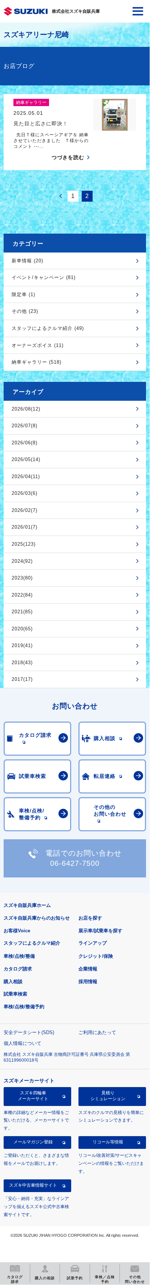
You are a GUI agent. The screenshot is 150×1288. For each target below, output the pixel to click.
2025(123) (24, 544)
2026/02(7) (24, 510)
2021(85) (22, 611)
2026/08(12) (26, 409)
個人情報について (22, 1043)
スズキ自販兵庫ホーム (27, 905)
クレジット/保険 (95, 956)
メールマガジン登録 (33, 1141)
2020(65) (22, 628)
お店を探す (90, 918)
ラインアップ (92, 943)
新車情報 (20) (27, 260)
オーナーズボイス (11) (38, 345)
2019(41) (22, 645)
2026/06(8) (24, 442)
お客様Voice (17, 930)
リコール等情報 (108, 1141)
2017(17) (22, 679)
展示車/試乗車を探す (100, 930)
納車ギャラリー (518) (36, 362)
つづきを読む (68, 157)
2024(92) (22, 561)
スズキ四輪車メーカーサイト (33, 1095)
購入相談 (13, 981)
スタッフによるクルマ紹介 (32, 943)
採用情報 (87, 981)
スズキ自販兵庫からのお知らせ (37, 918)
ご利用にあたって (97, 1032)
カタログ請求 (18, 969)
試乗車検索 (15, 994)
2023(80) (22, 578)
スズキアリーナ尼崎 (36, 35)
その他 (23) (25, 311)
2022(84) (22, 595)
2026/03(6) (24, 493)
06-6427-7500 (75, 863)
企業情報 (87, 969)
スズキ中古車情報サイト (33, 1185)
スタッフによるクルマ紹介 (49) (48, 328)
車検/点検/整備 (19, 956)
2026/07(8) (24, 425)
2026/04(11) (26, 476)
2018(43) (22, 662)
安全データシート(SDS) (29, 1032)
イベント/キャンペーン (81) (44, 277)
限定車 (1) (23, 294)
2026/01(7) (24, 527)
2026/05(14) (26, 459)
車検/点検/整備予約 (24, 1006)
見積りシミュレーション (107, 1095)
